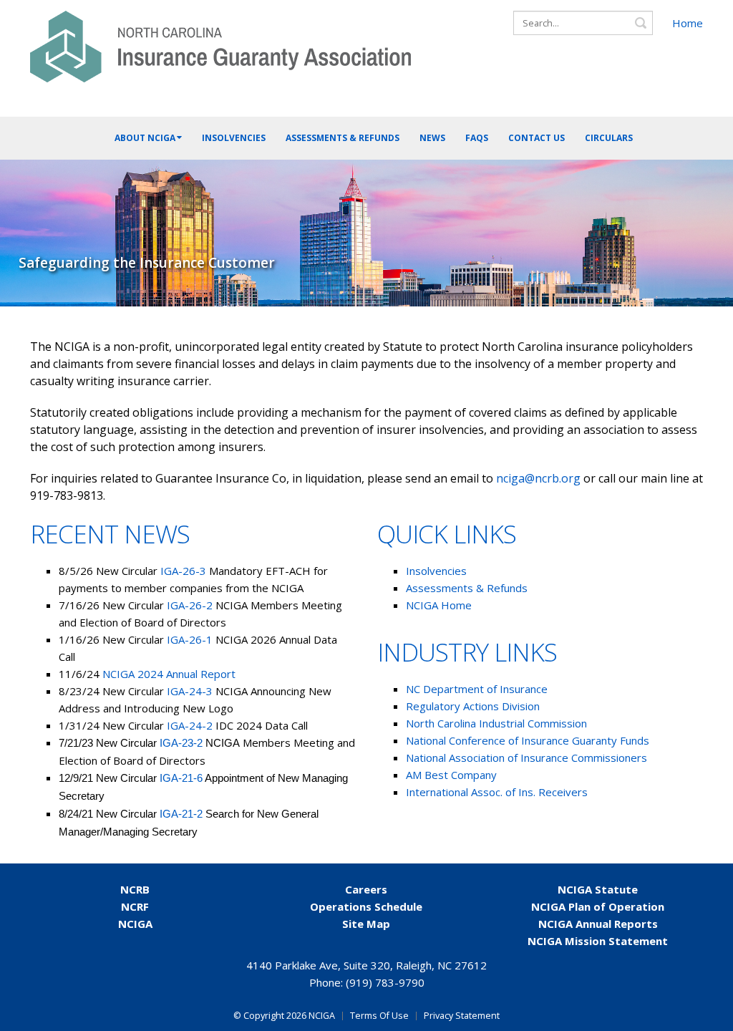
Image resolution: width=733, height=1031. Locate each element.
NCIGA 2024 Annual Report (169, 674)
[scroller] (708, 1014)
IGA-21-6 (181, 778)
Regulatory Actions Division (474, 706)
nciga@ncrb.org (538, 478)
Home (687, 23)
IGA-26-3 (183, 570)
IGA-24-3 (191, 691)
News (432, 138)
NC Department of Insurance (477, 689)
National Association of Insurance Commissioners (526, 757)
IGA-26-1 (190, 639)
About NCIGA (145, 138)
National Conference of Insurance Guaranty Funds (527, 740)
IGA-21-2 (182, 814)
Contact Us (536, 138)
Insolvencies (234, 138)
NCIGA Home (439, 605)
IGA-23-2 (181, 743)
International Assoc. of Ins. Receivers (497, 792)
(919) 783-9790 (385, 982)
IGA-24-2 (190, 725)
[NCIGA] (220, 42)
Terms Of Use (379, 1016)
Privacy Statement (462, 1016)
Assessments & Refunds (342, 138)
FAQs (476, 138)
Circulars (609, 138)
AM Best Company (451, 775)
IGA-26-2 (190, 605)
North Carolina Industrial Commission (496, 723)
